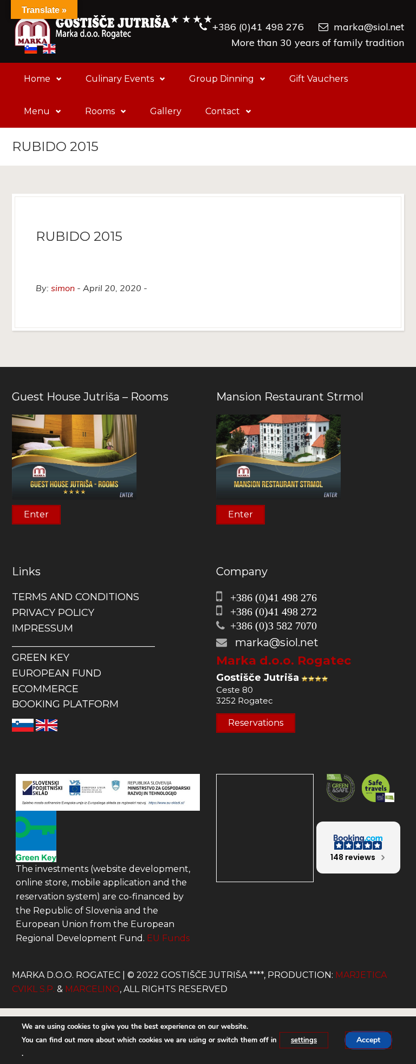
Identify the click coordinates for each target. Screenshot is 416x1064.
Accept (368, 1040)
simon (63, 288)
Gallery (165, 111)
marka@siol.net (369, 27)
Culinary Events (120, 79)
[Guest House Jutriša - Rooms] (74, 456)
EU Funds (168, 938)
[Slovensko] (23, 724)
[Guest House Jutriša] (113, 31)
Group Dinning (221, 79)
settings (304, 1040)
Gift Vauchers (318, 79)
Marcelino (92, 989)
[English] (46, 724)
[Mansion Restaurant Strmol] (278, 456)
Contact (222, 111)
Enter (36, 514)
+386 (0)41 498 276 (258, 27)
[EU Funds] (108, 791)
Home (37, 79)
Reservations (255, 723)
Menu (37, 111)
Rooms (100, 111)
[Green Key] (36, 836)
